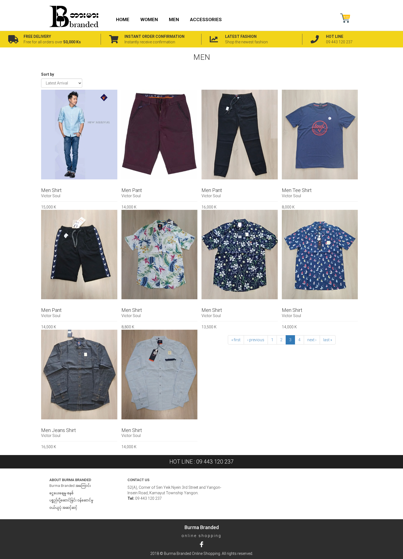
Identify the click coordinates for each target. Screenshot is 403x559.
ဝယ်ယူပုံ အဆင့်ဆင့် (63, 508)
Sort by (47, 74)
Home (122, 19)
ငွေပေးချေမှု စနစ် (61, 493)
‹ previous (255, 340)
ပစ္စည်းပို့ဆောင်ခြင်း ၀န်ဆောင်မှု (71, 500)
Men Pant (131, 190)
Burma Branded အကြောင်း (70, 486)
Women (149, 19)
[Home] (76, 16)
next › (311, 340)
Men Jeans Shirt (58, 430)
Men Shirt (51, 190)
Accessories (206, 19)
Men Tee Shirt (297, 190)
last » (327, 340)
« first (235, 340)
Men (174, 19)
